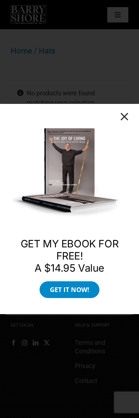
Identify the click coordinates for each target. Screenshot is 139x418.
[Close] (124, 116)
